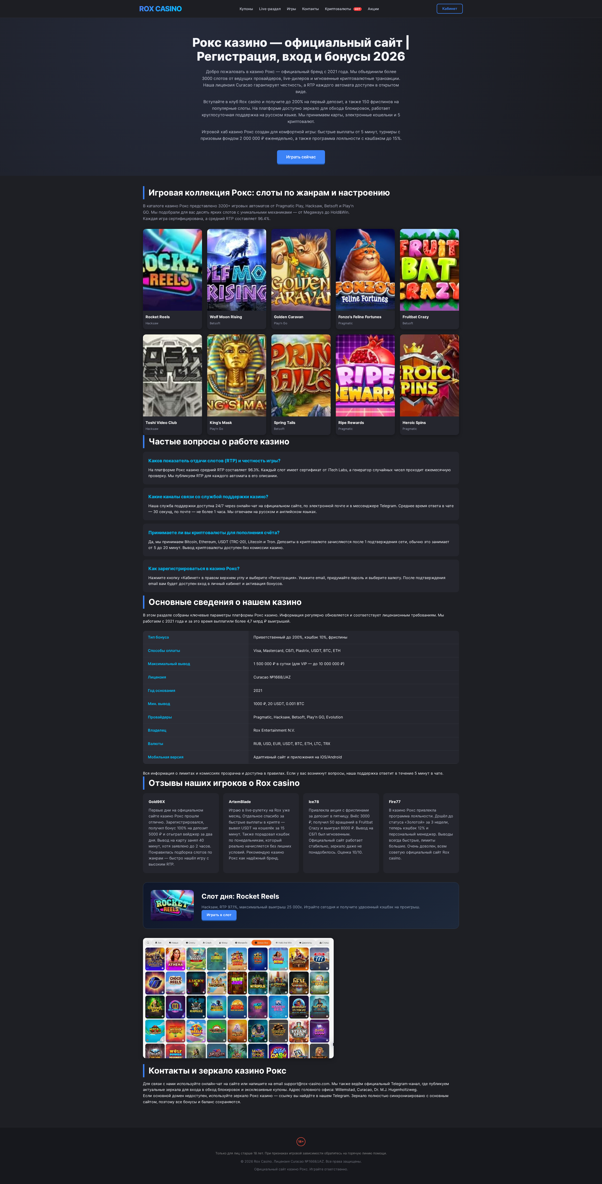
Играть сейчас (301, 156)
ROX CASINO (160, 8)
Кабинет (449, 8)
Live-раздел (270, 9)
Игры (291, 9)
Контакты (310, 9)
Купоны (246, 9)
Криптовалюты (342, 9)
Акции (373, 9)
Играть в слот (219, 915)
